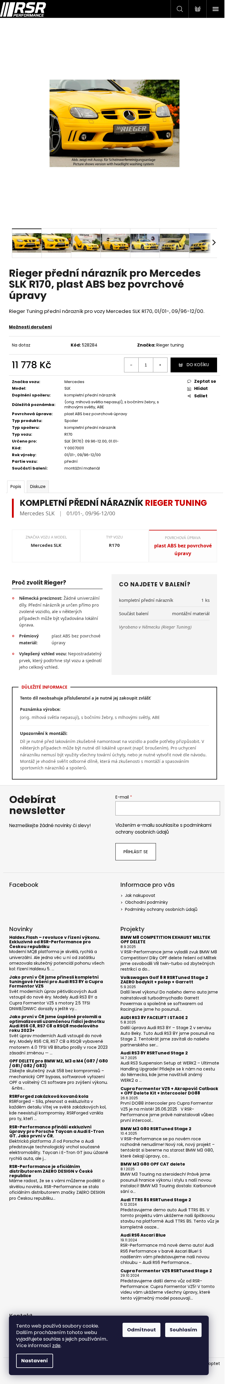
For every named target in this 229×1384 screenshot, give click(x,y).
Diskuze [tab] (38, 486)
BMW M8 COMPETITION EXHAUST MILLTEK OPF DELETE (165, 939)
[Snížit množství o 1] (131, 365)
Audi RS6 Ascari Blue (143, 1235)
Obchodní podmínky (146, 902)
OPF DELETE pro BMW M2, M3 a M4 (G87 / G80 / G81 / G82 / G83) (58, 1063)
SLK (67, 388)
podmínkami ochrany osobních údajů (163, 828)
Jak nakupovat (140, 895)
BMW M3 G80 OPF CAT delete (152, 1164)
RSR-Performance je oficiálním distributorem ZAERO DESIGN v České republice (51, 1171)
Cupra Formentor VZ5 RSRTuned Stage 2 (166, 1271)
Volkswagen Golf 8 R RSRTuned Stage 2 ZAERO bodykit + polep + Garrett (164, 980)
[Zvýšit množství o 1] (160, 365)
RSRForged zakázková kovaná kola (48, 1096)
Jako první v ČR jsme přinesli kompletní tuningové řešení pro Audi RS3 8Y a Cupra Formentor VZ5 (56, 982)
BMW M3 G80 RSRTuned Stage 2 (155, 1129)
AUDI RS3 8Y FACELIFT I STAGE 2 (154, 1017)
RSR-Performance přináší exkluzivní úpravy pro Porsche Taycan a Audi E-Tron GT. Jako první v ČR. (56, 1132)
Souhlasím (183, 1329)
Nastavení (34, 1360)
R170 (68, 434)
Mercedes (74, 382)
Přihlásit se (135, 852)
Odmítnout (141, 1329)
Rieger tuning (170, 345)
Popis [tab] (15, 486)
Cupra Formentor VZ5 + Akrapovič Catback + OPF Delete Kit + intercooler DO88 (169, 1091)
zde (56, 1345)
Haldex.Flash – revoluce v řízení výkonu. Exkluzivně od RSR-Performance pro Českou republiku (54, 942)
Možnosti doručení (30, 327)
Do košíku (198, 365)
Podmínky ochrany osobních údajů (161, 909)
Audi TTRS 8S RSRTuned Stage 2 (155, 1200)
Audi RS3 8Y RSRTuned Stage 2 (154, 1053)
